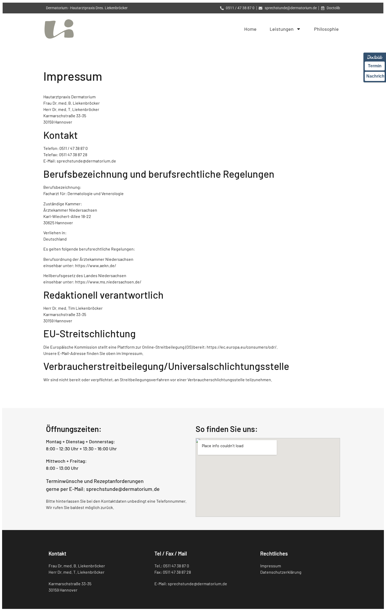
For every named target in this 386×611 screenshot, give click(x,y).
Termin (375, 66)
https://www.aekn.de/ (95, 265)
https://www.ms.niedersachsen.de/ (108, 281)
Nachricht (375, 76)
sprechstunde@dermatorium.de (86, 160)
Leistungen (282, 29)
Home (250, 29)
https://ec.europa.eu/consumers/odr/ (242, 346)
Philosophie (326, 29)
